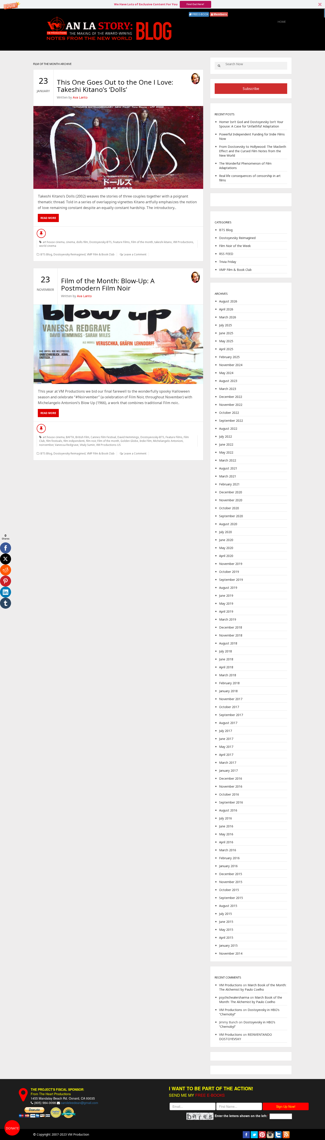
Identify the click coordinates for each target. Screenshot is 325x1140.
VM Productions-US (108, 445)
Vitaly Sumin (87, 445)
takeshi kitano (163, 242)
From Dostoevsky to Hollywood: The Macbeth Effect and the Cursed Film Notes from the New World (252, 151)
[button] (162, 4)
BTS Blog (46, 254)
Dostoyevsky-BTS (100, 242)
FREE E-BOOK (200, 14)
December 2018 (230, 627)
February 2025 (229, 357)
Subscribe (251, 88)
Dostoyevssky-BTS (152, 437)
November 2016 (230, 786)
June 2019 (226, 595)
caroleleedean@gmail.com (79, 1102)
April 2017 (226, 754)
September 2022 (231, 420)
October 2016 (229, 794)
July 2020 (225, 532)
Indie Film (146, 441)
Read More (48, 218)
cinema (70, 242)
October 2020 (229, 508)
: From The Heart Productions (57, 1091)
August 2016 (228, 810)
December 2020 (230, 492)
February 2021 (229, 484)
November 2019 (230, 564)
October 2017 (229, 707)
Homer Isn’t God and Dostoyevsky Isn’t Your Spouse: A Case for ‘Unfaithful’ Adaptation (251, 124)
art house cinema (54, 242)
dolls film (82, 242)
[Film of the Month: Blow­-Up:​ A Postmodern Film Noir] (118, 344)
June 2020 (226, 540)
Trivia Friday (227, 262)
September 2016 (231, 802)
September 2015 (231, 898)
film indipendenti (74, 441)
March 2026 (227, 317)
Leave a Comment (135, 254)
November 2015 (230, 882)
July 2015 (225, 914)
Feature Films (121, 242)
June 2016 (226, 826)
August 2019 (228, 587)
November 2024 (230, 365)
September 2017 (231, 715)
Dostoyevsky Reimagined (70, 254)
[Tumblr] (5, 603)
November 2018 (230, 635)
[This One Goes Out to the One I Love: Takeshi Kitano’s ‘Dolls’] (118, 147)
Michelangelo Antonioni (168, 441)
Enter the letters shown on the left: (241, 1115)
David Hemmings (128, 437)
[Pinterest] (5, 581)
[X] (5, 558)
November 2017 (230, 699)
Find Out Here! (195, 4)
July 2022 (225, 436)
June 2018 (226, 659)
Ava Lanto (80, 97)
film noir (91, 441)
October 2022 (229, 412)
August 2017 (228, 723)
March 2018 (227, 675)
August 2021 (228, 468)
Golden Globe (129, 441)
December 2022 (230, 397)
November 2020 (230, 500)
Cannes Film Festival (103, 437)
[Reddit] (5, 570)
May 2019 (226, 603)
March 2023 (227, 389)
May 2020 (226, 548)
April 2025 (226, 349)
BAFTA (70, 437)
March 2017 (227, 762)
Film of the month (142, 242)
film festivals (54, 441)
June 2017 (226, 739)
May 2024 (226, 373)
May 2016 (226, 834)
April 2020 (226, 556)
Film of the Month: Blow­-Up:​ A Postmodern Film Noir (108, 284)
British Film (82, 437)
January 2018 (228, 691)
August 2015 (228, 906)
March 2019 (227, 619)
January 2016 (228, 866)
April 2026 (226, 309)
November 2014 (230, 953)
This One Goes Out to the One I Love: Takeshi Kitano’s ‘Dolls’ (115, 86)
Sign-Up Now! (285, 1106)
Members (220, 14)
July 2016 (225, 818)
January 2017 (228, 770)
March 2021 (227, 476)
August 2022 (228, 428)
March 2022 (227, 460)
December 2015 (230, 874)
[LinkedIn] (5, 592)
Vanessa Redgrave (66, 445)
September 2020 (231, 516)
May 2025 (226, 341)
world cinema (47, 246)
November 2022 (230, 405)
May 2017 (226, 747)
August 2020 (228, 524)
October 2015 (229, 890)
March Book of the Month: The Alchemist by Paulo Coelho (252, 987)
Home (282, 22)
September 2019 (231, 580)
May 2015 (226, 929)
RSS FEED (226, 254)
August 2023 (228, 381)
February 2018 (229, 683)
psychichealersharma (234, 997)
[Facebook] (5, 547)
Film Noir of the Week (235, 246)
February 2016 (229, 858)
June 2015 (226, 922)
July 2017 (225, 731)
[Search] (219, 66)
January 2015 (228, 945)
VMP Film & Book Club (101, 254)
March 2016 (227, 850)
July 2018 (225, 651)
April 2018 (226, 667)
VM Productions (183, 242)
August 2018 (228, 643)
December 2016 (230, 778)
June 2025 (226, 333)
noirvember (46, 445)
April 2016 (226, 842)
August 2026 (228, 301)
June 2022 (226, 444)
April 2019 (226, 611)
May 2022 (226, 452)
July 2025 (225, 325)
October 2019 (229, 572)
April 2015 (226, 937)
